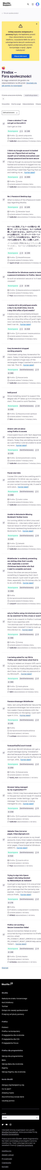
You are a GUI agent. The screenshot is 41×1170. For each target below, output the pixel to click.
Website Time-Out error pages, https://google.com (18, 832)
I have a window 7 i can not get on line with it (17, 121)
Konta (20, 181)
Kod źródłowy (7, 1002)
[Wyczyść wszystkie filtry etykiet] (3, 98)
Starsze (5, 968)
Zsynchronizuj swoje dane (13, 1097)
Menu (32, 4)
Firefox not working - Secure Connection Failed (18, 926)
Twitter (5, 1006)
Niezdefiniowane (24, 257)
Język (4, 1114)
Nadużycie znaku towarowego (14, 998)
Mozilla (7, 984)
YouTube (6, 1124)
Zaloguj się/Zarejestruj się (13, 1085)
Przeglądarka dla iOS (10, 1039)
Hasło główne (23, 686)
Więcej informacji (20, 56)
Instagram (10, 1124)
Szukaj (20, 642)
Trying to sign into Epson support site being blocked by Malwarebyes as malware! (19, 878)
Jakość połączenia (25, 136)
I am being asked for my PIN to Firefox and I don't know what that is (22, 658)
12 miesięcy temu (31, 692)
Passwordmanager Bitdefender (20, 701)
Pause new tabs (14, 473)
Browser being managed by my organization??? (17, 788)
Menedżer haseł (24, 212)
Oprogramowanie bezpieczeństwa (22, 598)
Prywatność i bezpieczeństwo (29, 333)
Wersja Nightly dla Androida (13, 1072)
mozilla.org (6, 1151)
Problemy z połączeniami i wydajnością (24, 910)
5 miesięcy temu (35, 141)
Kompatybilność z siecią (27, 458)
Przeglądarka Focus (10, 1043)
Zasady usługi (8, 1155)
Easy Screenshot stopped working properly (18, 349)
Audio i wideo (23, 499)
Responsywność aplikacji (27, 414)
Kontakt (5, 1167)
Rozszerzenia (23, 378)
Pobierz (5, 1027)
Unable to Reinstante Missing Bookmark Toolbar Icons (19, 515)
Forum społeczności (11, 13)
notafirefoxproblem (31, 95)
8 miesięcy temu (35, 505)
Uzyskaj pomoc (8, 1101)
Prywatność (7, 1159)
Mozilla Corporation (10, 1134)
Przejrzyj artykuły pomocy (13, 1014)
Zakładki (21, 543)
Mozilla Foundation (10, 1132)
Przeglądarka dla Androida (13, 1035)
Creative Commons (25, 1145)
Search (28, 4)
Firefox (12, 136)
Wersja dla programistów (12, 1056)
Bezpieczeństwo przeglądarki (29, 290)
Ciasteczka (6, 1163)
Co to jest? (6, 1089)
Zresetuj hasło (8, 1093)
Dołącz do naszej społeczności (15, 1010)
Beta (4, 1060)
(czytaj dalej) (29, 172)
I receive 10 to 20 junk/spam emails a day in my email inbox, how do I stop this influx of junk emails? (22, 307)
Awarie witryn (23, 860)
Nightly (5, 1068)
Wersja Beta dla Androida (12, 1064)
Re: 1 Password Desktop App (19, 196)
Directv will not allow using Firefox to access (17, 430)
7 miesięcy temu (35, 383)
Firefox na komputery (11, 1031)
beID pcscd (12, 393)
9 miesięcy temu (34, 604)
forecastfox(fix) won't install (19, 746)
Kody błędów (23, 957)
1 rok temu (32, 736)
